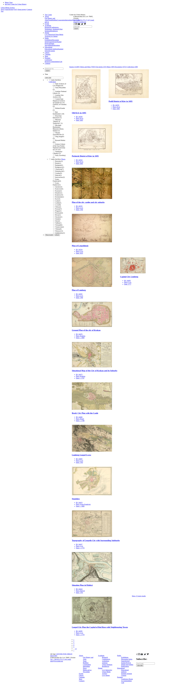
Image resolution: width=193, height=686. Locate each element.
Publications (56, 45)
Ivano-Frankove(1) (57, 184)
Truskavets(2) (59, 227)
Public (47, 38)
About (47, 16)
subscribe (140, 665)
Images (74, 67)
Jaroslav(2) (58, 187)
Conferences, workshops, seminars (106, 661)
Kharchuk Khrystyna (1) (57, 117)
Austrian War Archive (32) (58, 96)
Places (63, 159)
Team (50, 20)
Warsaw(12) (59, 231)
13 (76, 649)
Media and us (87, 670)
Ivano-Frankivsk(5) (57, 180)
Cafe (60, 61)
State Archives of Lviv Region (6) (59, 84)
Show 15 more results (139, 596)
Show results (49, 235)
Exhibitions (48, 40)
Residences (54, 31)
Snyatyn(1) (58, 217)
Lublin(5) (58, 203)
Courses (52, 51)
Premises (47, 58)
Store (46, 56)
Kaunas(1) (58, 191)
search (76, 28)
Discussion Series (126, 659)
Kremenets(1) (59, 197)
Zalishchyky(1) (60, 233)
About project (21, 9)
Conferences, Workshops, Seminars (52, 28)
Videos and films (87, 67)
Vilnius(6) (58, 229)
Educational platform (51, 49)
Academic (48, 25)
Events (47, 24)
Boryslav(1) (59, 161)
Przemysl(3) (59, 213)
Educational (48, 47)
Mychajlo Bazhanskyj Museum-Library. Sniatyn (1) (58, 128)
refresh (57, 235)
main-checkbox (56, 80)
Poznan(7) (58, 209)
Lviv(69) (58, 205)
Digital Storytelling (49, 44)
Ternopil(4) (58, 225)
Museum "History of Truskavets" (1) (58, 121)
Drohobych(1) (59, 171)
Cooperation (61, 20)
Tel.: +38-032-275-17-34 (81, 20)
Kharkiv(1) (58, 193)
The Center (48, 15)
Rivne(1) (58, 215)
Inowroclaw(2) (60, 177)
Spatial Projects (126, 663)
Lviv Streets (53, 36)
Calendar (47, 54)
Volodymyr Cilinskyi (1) (57, 152)
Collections (52, 82)
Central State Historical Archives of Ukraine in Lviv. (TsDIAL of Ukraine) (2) (59, 102)
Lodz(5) (57, 201)
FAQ (15, 9)
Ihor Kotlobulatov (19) (58, 113)
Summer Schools (126, 673)
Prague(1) (58, 211)
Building (54, 20)
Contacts (29, 9)
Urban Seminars (107, 664)
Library (47, 52)
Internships (86, 666)
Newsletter (86, 672)
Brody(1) (58, 163)
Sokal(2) (58, 219)
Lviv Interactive (50, 34)
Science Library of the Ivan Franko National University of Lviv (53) (59, 146)
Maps (110, 67)
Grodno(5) (58, 173)
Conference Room (48, 60)
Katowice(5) (59, 189)
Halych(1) (58, 175)
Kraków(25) (59, 195)
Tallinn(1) (58, 223)
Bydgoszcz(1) (59, 167)
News (3, 9)
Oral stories (100, 67)
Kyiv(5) (57, 199)
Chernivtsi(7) (59, 169)
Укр (2, 11)
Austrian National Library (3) (59, 92)
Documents (120, 67)
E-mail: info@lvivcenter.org (83, 21)
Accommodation (54, 61)
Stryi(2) (57, 221)
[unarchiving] (9, 9)
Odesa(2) (58, 207)
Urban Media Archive (8, 8)
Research (48, 27)
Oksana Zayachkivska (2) (58, 133)
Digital (47, 33)
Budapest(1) (59, 165)
